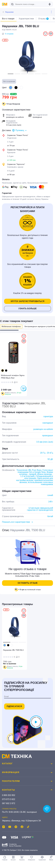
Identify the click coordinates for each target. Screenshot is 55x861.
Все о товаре (8, 19)
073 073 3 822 (8, 799)
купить (23, 388)
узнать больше (27, 308)
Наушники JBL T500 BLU (13, 650)
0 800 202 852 (8, 795)
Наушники (9, 12)
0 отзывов (9, 34)
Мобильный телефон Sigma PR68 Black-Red (12, 376)
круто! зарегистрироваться (27, 301)
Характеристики (26, 19)
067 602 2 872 (8, 803)
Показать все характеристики (16, 522)
